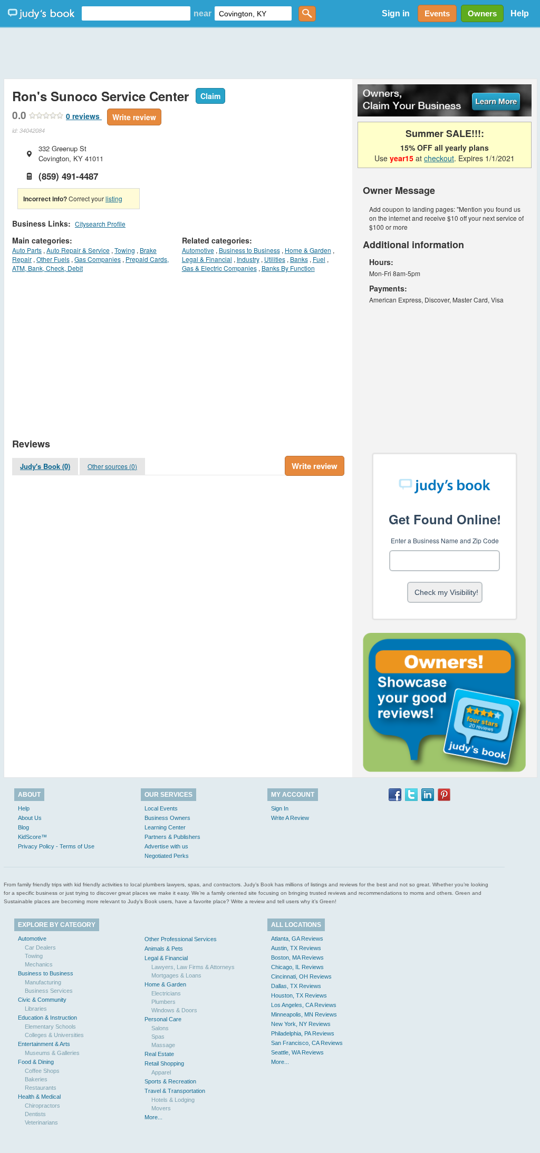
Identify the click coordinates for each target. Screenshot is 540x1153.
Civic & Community (42, 999)
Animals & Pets (163, 948)
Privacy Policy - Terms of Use (56, 846)
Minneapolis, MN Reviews (304, 1014)
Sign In (279, 808)
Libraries (36, 1008)
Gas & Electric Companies (219, 267)
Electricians (166, 993)
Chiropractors (42, 1105)
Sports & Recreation (170, 1081)
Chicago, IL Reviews (297, 967)
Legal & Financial (207, 259)
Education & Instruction (47, 1017)
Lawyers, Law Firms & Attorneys (193, 967)
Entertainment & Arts (44, 1044)
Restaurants (40, 1087)
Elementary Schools (50, 1026)
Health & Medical (39, 1096)
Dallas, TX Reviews (296, 986)
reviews (84, 116)
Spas (158, 1036)
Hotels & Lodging (173, 1100)
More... (153, 1117)
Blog (23, 827)
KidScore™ (32, 837)
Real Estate (159, 1054)
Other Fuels (53, 259)
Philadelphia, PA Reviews (302, 1033)
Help (519, 13)
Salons (160, 1028)
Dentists (35, 1114)
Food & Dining (36, 1062)
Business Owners (167, 818)
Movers (161, 1108)
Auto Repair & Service (78, 250)
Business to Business (249, 250)
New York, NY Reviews (301, 1024)
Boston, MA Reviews (297, 957)
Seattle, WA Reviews (297, 1052)
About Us (30, 818)
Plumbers (163, 1002)
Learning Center (165, 827)
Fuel (319, 259)
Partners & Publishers (172, 837)
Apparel (161, 1072)
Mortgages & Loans (176, 975)
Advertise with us (166, 846)
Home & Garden (308, 250)
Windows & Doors (174, 1010)
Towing (124, 250)
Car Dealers (40, 947)
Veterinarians (41, 1122)
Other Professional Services (180, 939)
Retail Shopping (164, 1063)
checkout (439, 158)
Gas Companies (97, 259)
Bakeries (36, 1079)
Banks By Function (288, 267)
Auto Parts (27, 250)
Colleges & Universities (54, 1035)
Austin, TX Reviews (296, 948)
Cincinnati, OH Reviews (301, 976)
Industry (248, 259)
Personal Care (162, 1019)
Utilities (274, 259)
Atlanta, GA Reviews (297, 938)
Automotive (198, 250)
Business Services (49, 991)
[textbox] (136, 13)
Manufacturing (43, 982)
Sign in (396, 13)
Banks (299, 259)
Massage (163, 1045)
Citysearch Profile (100, 223)
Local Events (161, 808)
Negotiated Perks (166, 856)
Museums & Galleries (52, 1053)
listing (113, 198)
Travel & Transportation (174, 1091)
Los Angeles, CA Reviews (303, 1005)
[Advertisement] (270, 52)
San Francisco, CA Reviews (307, 1043)
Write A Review (290, 818)
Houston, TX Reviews (299, 995)
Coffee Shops (42, 1071)
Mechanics (39, 964)
